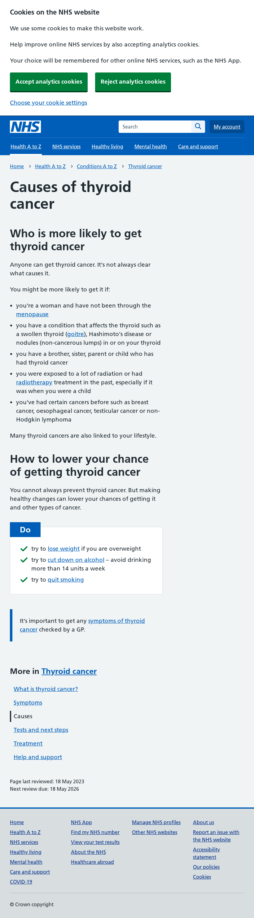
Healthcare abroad (92, 862)
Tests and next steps (41, 729)
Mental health (150, 146)
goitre (75, 334)
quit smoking (66, 579)
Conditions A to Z (97, 166)
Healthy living (107, 146)
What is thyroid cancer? (46, 689)
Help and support (38, 757)
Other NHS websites (154, 832)
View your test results (95, 842)
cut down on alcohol (76, 559)
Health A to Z (50, 166)
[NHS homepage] (25, 126)
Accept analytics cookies (48, 81)
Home (17, 166)
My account (227, 127)
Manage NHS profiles (156, 822)
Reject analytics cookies (133, 81)
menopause (32, 314)
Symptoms (28, 702)
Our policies (206, 867)
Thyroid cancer (145, 166)
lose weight (64, 548)
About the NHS (88, 852)
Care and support (198, 146)
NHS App (81, 822)
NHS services (66, 146)
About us (203, 822)
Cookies (202, 877)
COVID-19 (21, 882)
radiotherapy (34, 382)
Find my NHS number (95, 832)
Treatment (28, 743)
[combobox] (155, 126)
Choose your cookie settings (48, 102)
